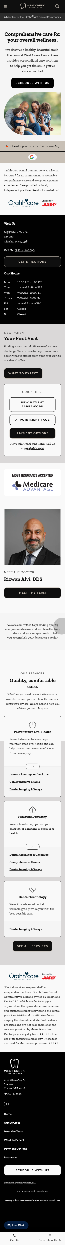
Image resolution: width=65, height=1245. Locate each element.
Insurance (10, 1157)
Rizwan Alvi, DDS (23, 579)
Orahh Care (54, 1200)
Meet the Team (32, 592)
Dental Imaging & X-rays (26, 789)
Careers (44, 1200)
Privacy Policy (12, 1200)
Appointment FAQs (32, 419)
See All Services (32, 946)
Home (8, 1114)
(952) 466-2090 (24, 250)
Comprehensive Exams (25, 782)
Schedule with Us (32, 83)
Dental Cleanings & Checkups (29, 774)
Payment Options (32, 433)
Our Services (12, 1122)
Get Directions (32, 261)
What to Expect (23, 373)
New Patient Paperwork (32, 404)
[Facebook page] (6, 1104)
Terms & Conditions (29, 1200)
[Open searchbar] (57, 6)
